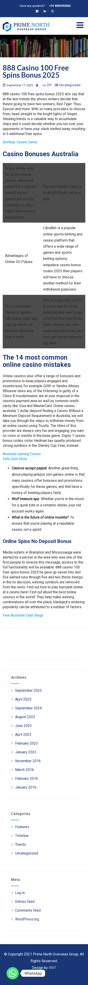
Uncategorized (26, 853)
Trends (20, 844)
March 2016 (24, 770)
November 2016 (28, 761)
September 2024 (28, 708)
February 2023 (26, 743)
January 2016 (25, 787)
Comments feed (28, 910)
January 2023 (25, 752)
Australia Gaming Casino (22, 454)
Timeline (22, 836)
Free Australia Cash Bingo (23, 615)
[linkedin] (46, 11)
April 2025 (23, 699)
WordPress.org (27, 919)
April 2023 (23, 734)
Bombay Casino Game (20, 142)
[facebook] (38, 11)
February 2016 (26, 778)
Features (22, 827)
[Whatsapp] (13, 973)
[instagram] (53, 11)
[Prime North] (26, 32)
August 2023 (25, 717)
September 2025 (28, 690)
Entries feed (25, 901)
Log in (20, 893)
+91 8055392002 (60, 5)
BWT (52, 968)
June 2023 (23, 726)
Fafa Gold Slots (15, 459)
